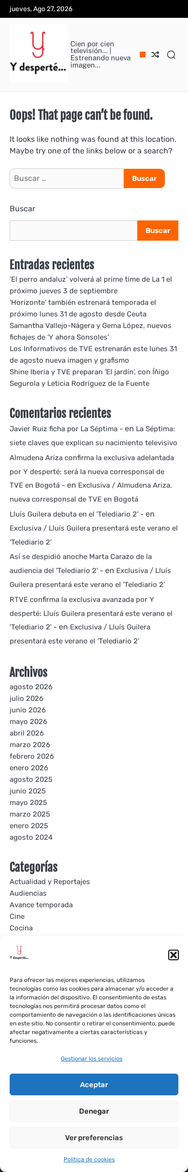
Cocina (21, 928)
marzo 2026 (30, 744)
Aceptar (94, 1084)
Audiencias (28, 893)
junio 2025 (28, 791)
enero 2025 (29, 825)
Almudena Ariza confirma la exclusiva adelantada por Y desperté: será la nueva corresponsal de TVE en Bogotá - (92, 471)
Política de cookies (89, 1159)
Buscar (22, 208)
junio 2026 (28, 710)
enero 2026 (29, 767)
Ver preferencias (94, 1137)
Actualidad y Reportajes (50, 881)
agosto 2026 (31, 686)
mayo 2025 (28, 802)
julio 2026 (26, 698)
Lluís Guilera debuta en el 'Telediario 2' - (77, 514)
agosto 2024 (31, 837)
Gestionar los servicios (91, 1058)
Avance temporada (41, 904)
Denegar (94, 1111)
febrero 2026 (32, 756)
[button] (173, 955)
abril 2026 (27, 733)
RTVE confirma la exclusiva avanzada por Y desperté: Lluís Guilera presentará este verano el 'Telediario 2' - (91, 613)
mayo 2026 (28, 721)
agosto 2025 (31, 779)
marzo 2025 (30, 814)
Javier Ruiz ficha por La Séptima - (66, 428)
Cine (17, 916)
